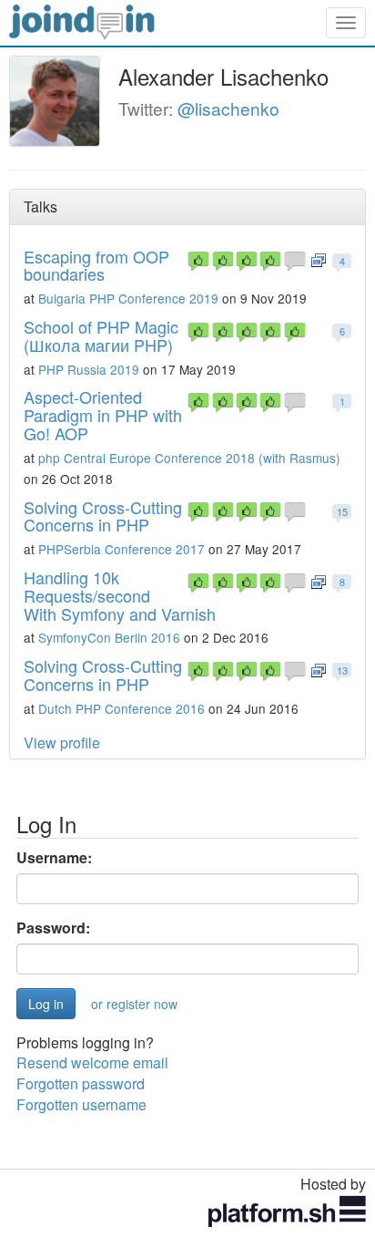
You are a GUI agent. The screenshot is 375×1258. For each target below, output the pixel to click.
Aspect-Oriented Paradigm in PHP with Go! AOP (103, 415)
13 (342, 670)
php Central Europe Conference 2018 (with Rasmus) (189, 458)
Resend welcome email (92, 1062)
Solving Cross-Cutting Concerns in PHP (103, 516)
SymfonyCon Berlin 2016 (109, 637)
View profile (62, 742)
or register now (134, 1004)
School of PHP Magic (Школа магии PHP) (101, 335)
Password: (53, 928)
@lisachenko (228, 108)
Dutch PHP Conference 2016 (121, 708)
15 (342, 511)
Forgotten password (80, 1083)
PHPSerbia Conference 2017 (121, 549)
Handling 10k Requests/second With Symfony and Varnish (120, 595)
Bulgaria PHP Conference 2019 (128, 298)
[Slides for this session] (318, 259)
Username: (54, 858)
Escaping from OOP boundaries (96, 265)
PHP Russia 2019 (88, 369)
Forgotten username (81, 1104)
